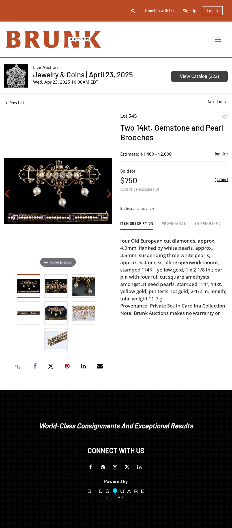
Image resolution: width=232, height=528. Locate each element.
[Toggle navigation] (218, 39)
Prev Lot (16, 102)
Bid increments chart (137, 208)
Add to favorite (224, 117)
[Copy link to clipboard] (17, 366)
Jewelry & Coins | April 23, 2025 (83, 74)
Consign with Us (159, 10)
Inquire (221, 153)
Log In (212, 10)
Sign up (189, 10)
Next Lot (216, 101)
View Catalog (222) (199, 76)
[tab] (136, 225)
